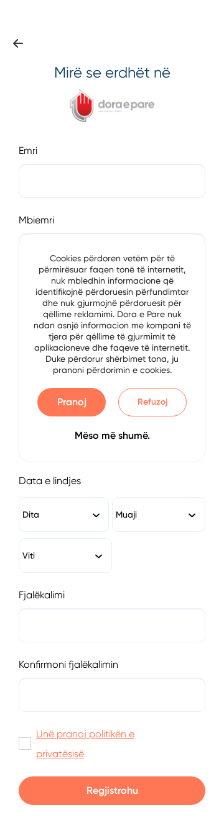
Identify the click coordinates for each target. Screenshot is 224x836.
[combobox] (64, 514)
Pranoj (71, 402)
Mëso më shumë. (112, 435)
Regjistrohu (112, 790)
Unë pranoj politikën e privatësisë (85, 744)
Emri (28, 150)
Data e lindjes (50, 481)
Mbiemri (36, 220)
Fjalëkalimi (42, 595)
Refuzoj (153, 402)
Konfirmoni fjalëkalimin (68, 664)
